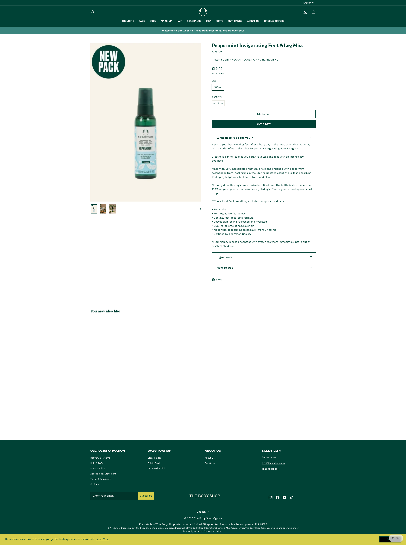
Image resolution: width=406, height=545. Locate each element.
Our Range (235, 21)
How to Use (225, 267)
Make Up (166, 21)
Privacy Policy (97, 468)
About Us (253, 21)
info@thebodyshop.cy (273, 463)
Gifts (219, 21)
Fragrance (194, 21)
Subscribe (146, 495)
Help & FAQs (96, 463)
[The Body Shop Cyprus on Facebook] (277, 497)
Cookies (94, 484)
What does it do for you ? (235, 137)
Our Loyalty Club (156, 468)
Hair (179, 21)
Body (153, 21)
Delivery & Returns (100, 458)
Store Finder (154, 458)
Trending (128, 21)
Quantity (217, 97)
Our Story (210, 463)
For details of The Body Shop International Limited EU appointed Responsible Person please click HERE (203, 524)
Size (214, 81)
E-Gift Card (154, 463)
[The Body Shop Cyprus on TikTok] (291, 497)
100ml (218, 87)
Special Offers (274, 21)
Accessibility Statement (103, 473)
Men (209, 21)
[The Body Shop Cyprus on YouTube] (284, 497)
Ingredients (224, 257)
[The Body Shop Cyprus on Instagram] (270, 497)
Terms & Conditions (100, 479)
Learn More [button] (102, 539)
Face (142, 21)
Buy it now (264, 123)
